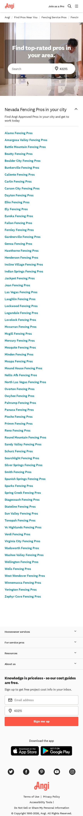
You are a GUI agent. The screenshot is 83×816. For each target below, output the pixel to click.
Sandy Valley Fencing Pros (23, 444)
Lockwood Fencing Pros (21, 306)
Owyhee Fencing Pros (19, 396)
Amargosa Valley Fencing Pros (26, 140)
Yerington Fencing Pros (21, 590)
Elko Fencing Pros (17, 202)
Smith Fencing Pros (18, 472)
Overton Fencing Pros (20, 389)
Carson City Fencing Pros (22, 188)
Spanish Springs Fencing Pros (25, 479)
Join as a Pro (56, 6)
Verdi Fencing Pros (17, 534)
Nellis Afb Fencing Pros (21, 375)
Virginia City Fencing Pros (22, 541)
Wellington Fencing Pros (21, 562)
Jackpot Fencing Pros (20, 278)
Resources (11, 653)
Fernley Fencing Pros (19, 230)
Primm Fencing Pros (19, 424)
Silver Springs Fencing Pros (23, 465)
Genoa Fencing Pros (18, 244)
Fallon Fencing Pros (18, 223)
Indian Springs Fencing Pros (24, 271)
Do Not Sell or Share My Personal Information (41, 807)
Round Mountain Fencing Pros (25, 437)
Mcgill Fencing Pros (18, 334)
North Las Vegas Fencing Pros (25, 382)
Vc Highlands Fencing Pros (23, 527)
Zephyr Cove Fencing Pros (23, 596)
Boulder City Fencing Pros (23, 161)
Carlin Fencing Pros (18, 181)
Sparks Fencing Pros (19, 486)
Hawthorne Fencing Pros (22, 251)
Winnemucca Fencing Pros (23, 583)
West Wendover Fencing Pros (25, 576)
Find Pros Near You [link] (25, 17)
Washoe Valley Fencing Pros (24, 555)
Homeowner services (17, 632)
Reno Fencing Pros (17, 430)
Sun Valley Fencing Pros (21, 513)
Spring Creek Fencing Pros (23, 493)
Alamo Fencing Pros (19, 133)
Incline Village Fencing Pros (24, 264)
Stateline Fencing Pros (20, 507)
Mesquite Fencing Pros (20, 347)
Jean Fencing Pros (17, 285)
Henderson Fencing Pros (21, 258)
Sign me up (42, 721)
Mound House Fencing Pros (23, 368)
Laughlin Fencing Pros (20, 299)
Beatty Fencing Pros (19, 154)
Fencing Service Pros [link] (54, 17)
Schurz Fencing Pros (19, 451)
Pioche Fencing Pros (19, 417)
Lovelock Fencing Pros (20, 320)
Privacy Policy (51, 796)
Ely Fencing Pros (16, 209)
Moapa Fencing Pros (19, 361)
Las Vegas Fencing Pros (21, 292)
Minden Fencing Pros (19, 354)
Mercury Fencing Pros (20, 341)
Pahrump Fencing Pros (20, 403)
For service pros (14, 642)
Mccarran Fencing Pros (20, 327)
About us (10, 664)
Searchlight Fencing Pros (22, 458)
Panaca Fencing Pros (19, 410)
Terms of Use (31, 796)
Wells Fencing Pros (18, 569)
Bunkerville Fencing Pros (22, 168)
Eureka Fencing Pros (19, 216)
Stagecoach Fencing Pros (22, 500)
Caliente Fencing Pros (20, 175)
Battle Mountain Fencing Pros (25, 147)
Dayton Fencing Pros (19, 195)
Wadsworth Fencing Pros (22, 548)
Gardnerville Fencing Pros (23, 237)
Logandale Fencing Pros (21, 313)
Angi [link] (7, 17)
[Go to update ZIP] (57, 68)
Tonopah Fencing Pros (20, 520)
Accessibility (41, 802)
